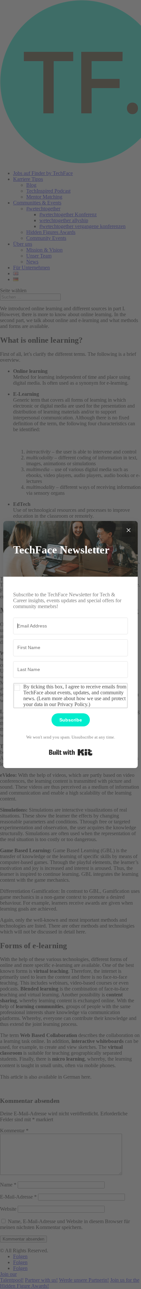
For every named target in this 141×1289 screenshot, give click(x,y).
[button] (70, 695)
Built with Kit (70, 752)
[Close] (128, 530)
